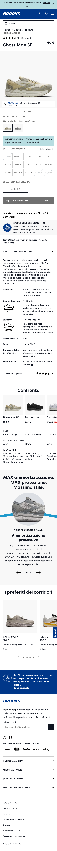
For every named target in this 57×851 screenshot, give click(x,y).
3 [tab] (24, 657)
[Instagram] (4, 737)
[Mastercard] (17, 749)
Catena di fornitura (11, 803)
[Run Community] (28, 761)
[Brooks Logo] (28, 701)
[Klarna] (36, 749)
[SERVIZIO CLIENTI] (28, 778)
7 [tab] (30, 657)
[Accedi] (40, 13)
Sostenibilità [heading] (9, 361)
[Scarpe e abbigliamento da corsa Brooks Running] (11, 13)
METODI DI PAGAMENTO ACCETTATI (23, 743)
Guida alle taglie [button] (47, 149)
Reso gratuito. (21, 688)
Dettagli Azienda (10, 808)
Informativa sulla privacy (13, 819)
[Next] (38, 573)
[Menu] (53, 13)
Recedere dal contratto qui (14, 836)
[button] (28, 79)
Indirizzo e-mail (9, 722)
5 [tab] (27, 657)
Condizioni (7, 814)
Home (7, 30)
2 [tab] (23, 657)
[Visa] (7, 749)
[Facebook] (10, 737)
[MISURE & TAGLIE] (28, 769)
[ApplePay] (46, 749)
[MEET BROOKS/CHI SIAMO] (28, 787)
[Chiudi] (53, 4)
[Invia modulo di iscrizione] (51, 727)
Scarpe (29, 30)
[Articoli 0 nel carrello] (46, 13)
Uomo (17, 30)
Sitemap (6, 825)
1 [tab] (21, 657)
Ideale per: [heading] (8, 289)
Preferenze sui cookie (11, 830)
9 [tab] (33, 657)
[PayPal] (27, 749)
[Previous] (18, 573)
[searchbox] (30, 23)
